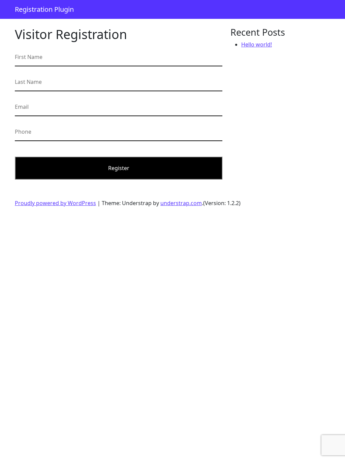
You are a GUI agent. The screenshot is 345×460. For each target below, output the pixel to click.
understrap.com (181, 203)
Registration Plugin (44, 9)
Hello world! (256, 44)
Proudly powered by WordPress (55, 203)
